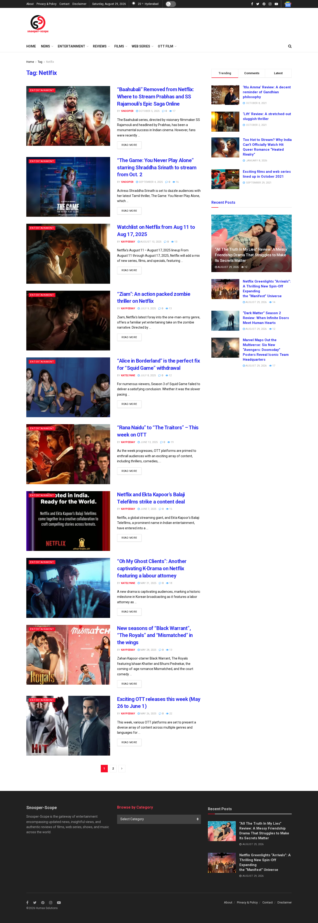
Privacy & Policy (47, 4)
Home (31, 46)
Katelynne (128, 375)
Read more (129, 145)
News (45, 46)
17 (173, 111)
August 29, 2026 (228, 267)
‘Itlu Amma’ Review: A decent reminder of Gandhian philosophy (267, 92)
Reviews (100, 46)
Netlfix (50, 61)
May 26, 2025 (148, 713)
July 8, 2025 (148, 375)
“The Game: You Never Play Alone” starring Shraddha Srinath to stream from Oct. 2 (156, 167)
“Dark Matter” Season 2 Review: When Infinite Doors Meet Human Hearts (266, 318)
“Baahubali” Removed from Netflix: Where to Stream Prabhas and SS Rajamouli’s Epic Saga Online (155, 97)
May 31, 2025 (148, 583)
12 (170, 375)
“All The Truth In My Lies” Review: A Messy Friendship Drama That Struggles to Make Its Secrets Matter (251, 255)
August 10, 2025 (150, 241)
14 (273, 302)
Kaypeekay (128, 241)
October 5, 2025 (148, 111)
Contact (64, 4)
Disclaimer (79, 4)
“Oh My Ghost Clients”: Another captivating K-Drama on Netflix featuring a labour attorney (151, 568)
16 (177, 181)
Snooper (127, 111)
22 (170, 713)
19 (171, 442)
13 (175, 241)
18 (170, 583)
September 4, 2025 (150, 181)
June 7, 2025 (148, 508)
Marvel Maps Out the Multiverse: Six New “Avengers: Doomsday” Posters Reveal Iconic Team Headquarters (266, 350)
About (30, 4)
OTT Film (165, 46)
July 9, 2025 (148, 308)
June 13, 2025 (149, 442)
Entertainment (71, 46)
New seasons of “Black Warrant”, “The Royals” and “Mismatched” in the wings (155, 635)
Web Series (141, 46)
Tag (40, 61)
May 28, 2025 (148, 649)
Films (119, 46)
